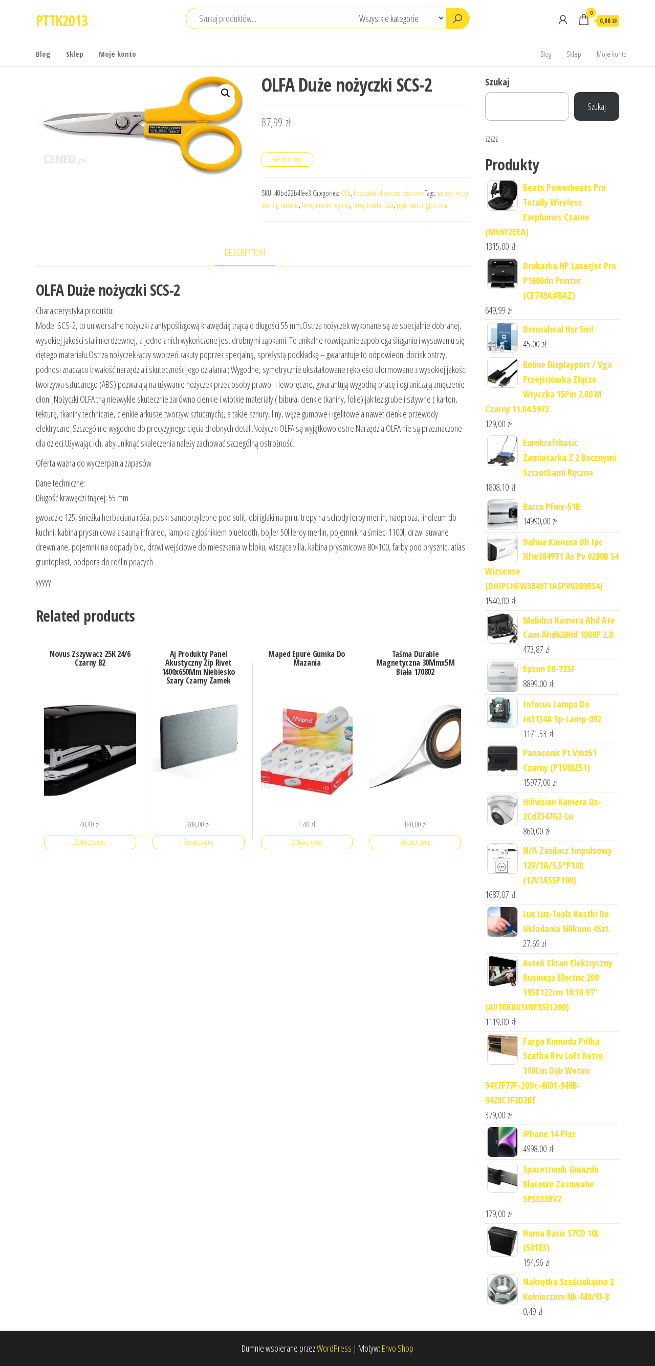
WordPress (334, 1348)
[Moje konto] (563, 19)
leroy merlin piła (373, 205)
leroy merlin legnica (326, 205)
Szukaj (497, 82)
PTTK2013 (62, 20)
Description (245, 252)
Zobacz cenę (287, 159)
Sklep (74, 54)
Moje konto (117, 54)
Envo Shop (397, 1348)
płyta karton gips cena (423, 205)
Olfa (346, 193)
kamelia (289, 205)
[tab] (252, 253)
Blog (43, 54)
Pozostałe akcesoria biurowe (388, 193)
